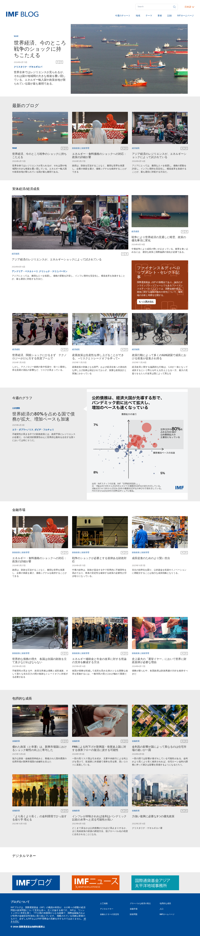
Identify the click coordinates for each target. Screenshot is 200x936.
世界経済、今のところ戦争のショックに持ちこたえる (40, 49)
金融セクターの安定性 (109, 914)
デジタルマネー (106, 909)
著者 (160, 16)
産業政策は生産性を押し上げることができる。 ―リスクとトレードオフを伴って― (98, 357)
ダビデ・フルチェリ (44, 430)
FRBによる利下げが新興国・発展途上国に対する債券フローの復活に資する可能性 (99, 748)
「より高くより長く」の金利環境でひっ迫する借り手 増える (39, 818)
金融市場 (133, 909)
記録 (169, 16)
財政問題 (133, 914)
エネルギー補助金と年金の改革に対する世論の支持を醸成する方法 (99, 661)
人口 (161, 909)
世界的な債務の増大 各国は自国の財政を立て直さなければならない (39, 661)
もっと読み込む (146, 302)
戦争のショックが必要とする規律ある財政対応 (99, 560)
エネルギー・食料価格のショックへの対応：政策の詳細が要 (99, 156)
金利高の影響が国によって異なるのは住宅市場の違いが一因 (159, 748)
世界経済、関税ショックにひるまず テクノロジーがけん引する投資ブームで (39, 357)
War (16, 36)
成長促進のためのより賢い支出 (151, 559)
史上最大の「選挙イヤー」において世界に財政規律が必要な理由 (159, 661)
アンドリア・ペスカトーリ (25, 271)
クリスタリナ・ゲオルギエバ (28, 67)
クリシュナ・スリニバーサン (53, 271)
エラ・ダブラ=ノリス (22, 430)
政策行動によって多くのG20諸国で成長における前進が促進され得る (159, 357)
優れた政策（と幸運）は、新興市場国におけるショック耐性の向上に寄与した (39, 748)
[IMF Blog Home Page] (22, 14)
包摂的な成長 (165, 903)
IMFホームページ (185, 16)
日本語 (188, 7)
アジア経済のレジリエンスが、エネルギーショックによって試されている (159, 156)
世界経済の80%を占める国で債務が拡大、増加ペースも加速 (43, 417)
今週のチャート (122, 16)
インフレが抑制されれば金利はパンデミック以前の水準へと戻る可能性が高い (99, 818)
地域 (138, 16)
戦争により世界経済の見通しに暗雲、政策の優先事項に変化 (159, 239)
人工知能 (104, 903)
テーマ (149, 16)
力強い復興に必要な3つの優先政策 (153, 817)
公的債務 (16, 408)
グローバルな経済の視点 (140, 903)
